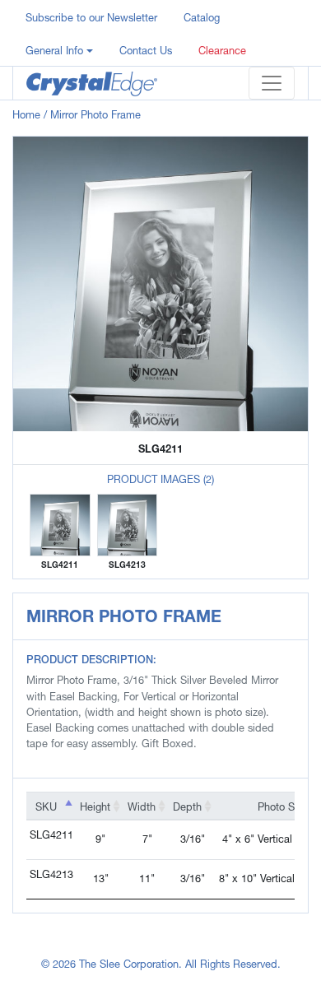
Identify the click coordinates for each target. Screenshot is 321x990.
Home (26, 115)
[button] (59, 49)
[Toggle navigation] (272, 83)
